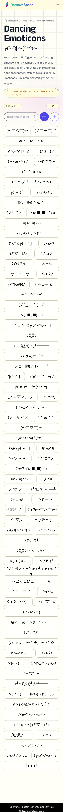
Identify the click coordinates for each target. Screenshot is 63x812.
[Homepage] (19, 5)
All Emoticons (13, 106)
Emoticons (27, 20)
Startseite (13, 20)
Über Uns (15, 806)
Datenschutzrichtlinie (42, 806)
